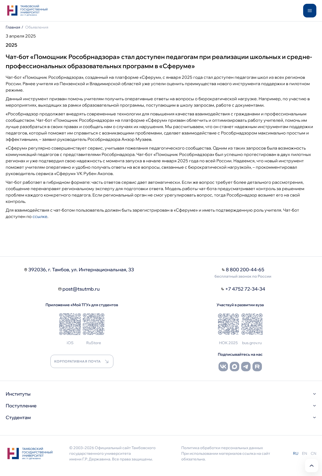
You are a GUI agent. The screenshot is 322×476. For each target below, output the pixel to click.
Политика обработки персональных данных (222, 447)
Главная (13, 27)
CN (313, 453)
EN (304, 453)
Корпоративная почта (77, 361)
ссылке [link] (40, 216)
